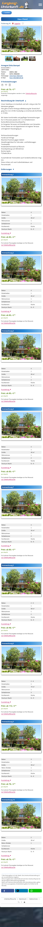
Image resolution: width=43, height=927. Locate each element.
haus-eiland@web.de (16, 78)
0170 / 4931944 (15, 74)
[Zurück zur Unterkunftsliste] (7, 12)
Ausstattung (6, 233)
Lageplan (17, 23)
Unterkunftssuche (31, 93)
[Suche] (18, 902)
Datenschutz (33, 899)
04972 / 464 (13, 72)
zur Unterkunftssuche (8, 245)
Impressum (22, 899)
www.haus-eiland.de (16, 76)
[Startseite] (24, 902)
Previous (3, 58)
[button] (7, 890)
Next (40, 58)
